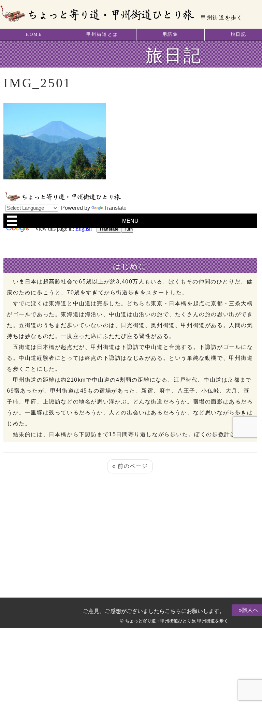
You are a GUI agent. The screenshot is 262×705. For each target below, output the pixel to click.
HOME (34, 34)
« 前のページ (130, 466)
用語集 (170, 34)
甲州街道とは (102, 34)
